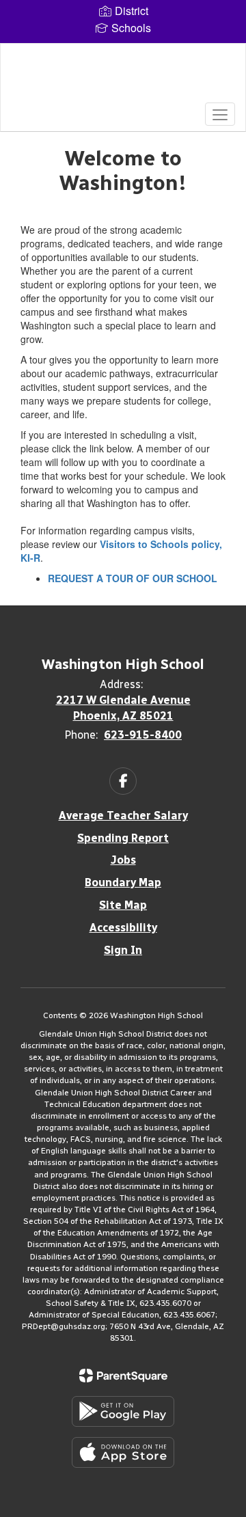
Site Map (123, 905)
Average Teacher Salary (123, 815)
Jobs (123, 859)
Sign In (123, 950)
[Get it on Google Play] (123, 1411)
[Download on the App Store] (123, 1452)
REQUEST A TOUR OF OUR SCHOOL (132, 578)
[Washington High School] (123, 77)
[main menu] (220, 114)
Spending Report (123, 838)
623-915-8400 (143, 734)
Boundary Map (123, 882)
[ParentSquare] (123, 1375)
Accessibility (123, 927)
